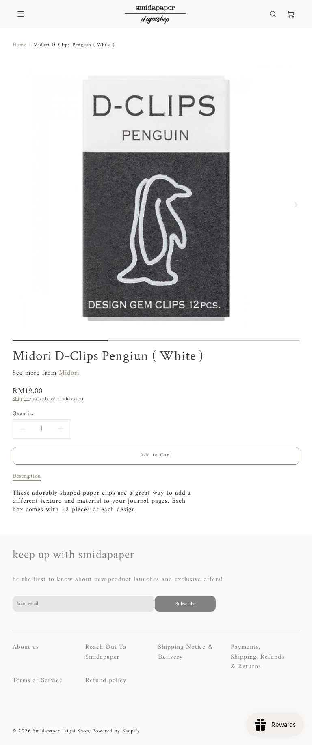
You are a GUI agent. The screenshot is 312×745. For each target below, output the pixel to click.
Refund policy (105, 680)
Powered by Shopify (116, 731)
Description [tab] (27, 476)
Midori (69, 373)
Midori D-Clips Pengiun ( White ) (74, 45)
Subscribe (185, 604)
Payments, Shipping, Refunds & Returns (257, 657)
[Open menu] (21, 14)
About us (26, 647)
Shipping (22, 399)
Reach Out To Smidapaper (106, 652)
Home (19, 45)
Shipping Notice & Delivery (185, 652)
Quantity (24, 413)
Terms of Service (38, 680)
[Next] (295, 204)
